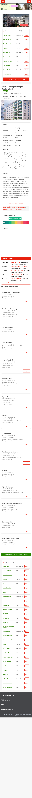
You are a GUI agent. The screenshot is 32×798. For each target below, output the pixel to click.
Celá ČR (8, 215)
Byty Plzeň (23, 217)
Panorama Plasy (7, 564)
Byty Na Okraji (6, 709)
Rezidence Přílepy (16, 270)
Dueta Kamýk (6, 65)
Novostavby (5, 106)
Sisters (4, 674)
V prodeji (5, 101)
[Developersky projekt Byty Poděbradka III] (16, 119)
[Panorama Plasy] (16, 553)
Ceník (26, 35)
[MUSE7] (16, 580)
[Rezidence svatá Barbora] (16, 772)
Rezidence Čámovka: (16, 283)
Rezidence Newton (8, 56)
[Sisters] (16, 663)
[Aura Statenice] (16, 435)
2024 (12, 217)
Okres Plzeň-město (16, 215)
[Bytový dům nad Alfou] (16, 627)
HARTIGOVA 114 (7, 39)
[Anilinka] (16, 15)
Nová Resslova (7, 493)
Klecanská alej (7, 52)
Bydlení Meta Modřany (17, 279)
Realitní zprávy (7, 267)
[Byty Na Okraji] (16, 698)
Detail (26, 363)
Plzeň (23, 215)
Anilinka (5, 48)
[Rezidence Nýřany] (16, 412)
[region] (16, 251)
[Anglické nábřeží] (16, 517)
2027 (13, 566)
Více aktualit (5, 291)
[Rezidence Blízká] (16, 295)
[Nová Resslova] (16, 482)
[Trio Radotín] (16, 85)
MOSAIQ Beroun (7, 61)
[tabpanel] (16, 119)
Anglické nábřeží (7, 528)
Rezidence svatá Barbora (10, 783)
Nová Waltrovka (7, 74)
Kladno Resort (6, 35)
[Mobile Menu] (3, 1)
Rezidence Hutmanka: (17, 287)
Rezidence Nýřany (8, 423)
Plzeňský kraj (7, 217)
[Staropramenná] (16, 725)
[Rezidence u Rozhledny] (16, 376)
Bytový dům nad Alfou (9, 638)
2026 (13, 785)
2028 (13, 355)
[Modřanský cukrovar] (16, 794)
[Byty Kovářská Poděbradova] (16, 342)
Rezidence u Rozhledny (9, 387)
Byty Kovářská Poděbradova (11, 353)
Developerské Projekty (16, 106)
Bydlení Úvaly (6, 69)
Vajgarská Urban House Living (19, 275)
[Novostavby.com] (16, 1)
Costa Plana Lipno (8, 43)
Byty (4, 215)
